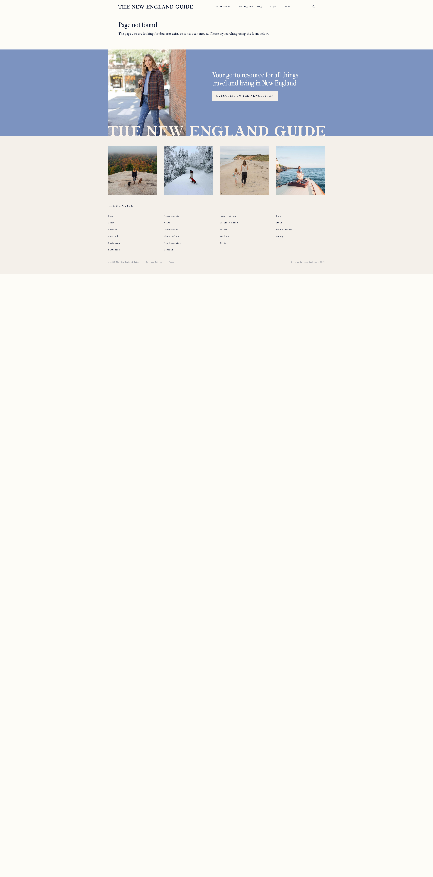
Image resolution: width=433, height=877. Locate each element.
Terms (171, 262)
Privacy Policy (154, 262)
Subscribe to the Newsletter (245, 96)
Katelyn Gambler (308, 262)
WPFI (322, 262)
